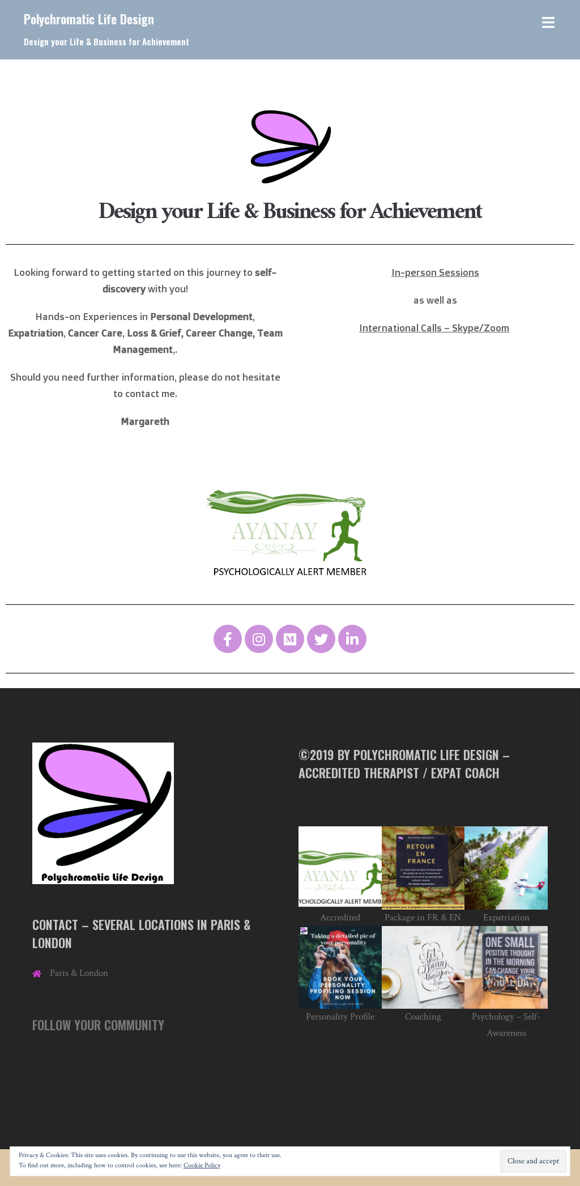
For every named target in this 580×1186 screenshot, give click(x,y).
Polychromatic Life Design (89, 19)
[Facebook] (228, 639)
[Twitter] (321, 639)
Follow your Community (98, 1025)
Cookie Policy (202, 1165)
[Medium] (290, 639)
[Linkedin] (352, 639)
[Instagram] (259, 639)
